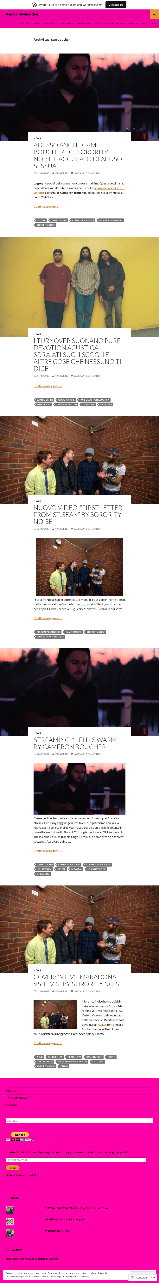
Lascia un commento (87, 173)
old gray (76, 869)
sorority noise (46, 225)
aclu (40, 1057)
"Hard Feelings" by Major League (64, 1219)
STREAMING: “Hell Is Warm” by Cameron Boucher (76, 743)
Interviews (84, 23)
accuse (41, 220)
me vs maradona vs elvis (72, 1061)
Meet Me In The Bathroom (109, 23)
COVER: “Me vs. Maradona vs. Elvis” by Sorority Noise (78, 980)
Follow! (13, 1167)
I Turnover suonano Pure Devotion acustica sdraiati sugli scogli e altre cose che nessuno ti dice (77, 354)
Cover (111, 1057)
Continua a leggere (48, 206)
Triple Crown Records (50, 636)
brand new (74, 1057)
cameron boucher (83, 220)
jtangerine (61, 173)
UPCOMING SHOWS (16, 1098)
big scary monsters (48, 632)
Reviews (49, 23)
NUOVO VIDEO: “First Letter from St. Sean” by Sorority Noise (78, 514)
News (37, 23)
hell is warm (44, 869)
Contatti (11, 1105)
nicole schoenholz (111, 220)
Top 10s (133, 23)
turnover (88, 404)
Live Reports (66, 23)
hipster (61, 869)
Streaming (43, 874)
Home (25, 23)
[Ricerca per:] (79, 1120)
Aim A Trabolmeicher (22, 14)
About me (12, 1090)
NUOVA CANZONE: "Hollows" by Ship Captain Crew (76, 1208)
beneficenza (55, 1057)
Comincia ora (116, 4)
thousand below (66, 404)
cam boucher (59, 220)
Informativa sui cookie (77, 1276)
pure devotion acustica (94, 399)
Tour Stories (149, 23)
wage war (106, 404)
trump (64, 1066)
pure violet (44, 404)
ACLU (102, 1024)
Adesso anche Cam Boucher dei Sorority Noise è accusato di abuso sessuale (78, 155)
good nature (66, 399)
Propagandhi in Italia (57, 1230)
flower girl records (98, 864)
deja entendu (45, 1061)
